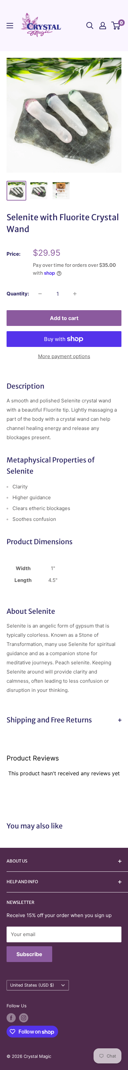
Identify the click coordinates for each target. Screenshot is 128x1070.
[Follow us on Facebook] (11, 1017)
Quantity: (18, 293)
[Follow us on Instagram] (23, 1017)
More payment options (64, 356)
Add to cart (64, 318)
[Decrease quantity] (40, 294)
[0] (116, 26)
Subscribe (29, 954)
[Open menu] (10, 25)
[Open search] (90, 25)
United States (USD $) (32, 985)
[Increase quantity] (75, 294)
